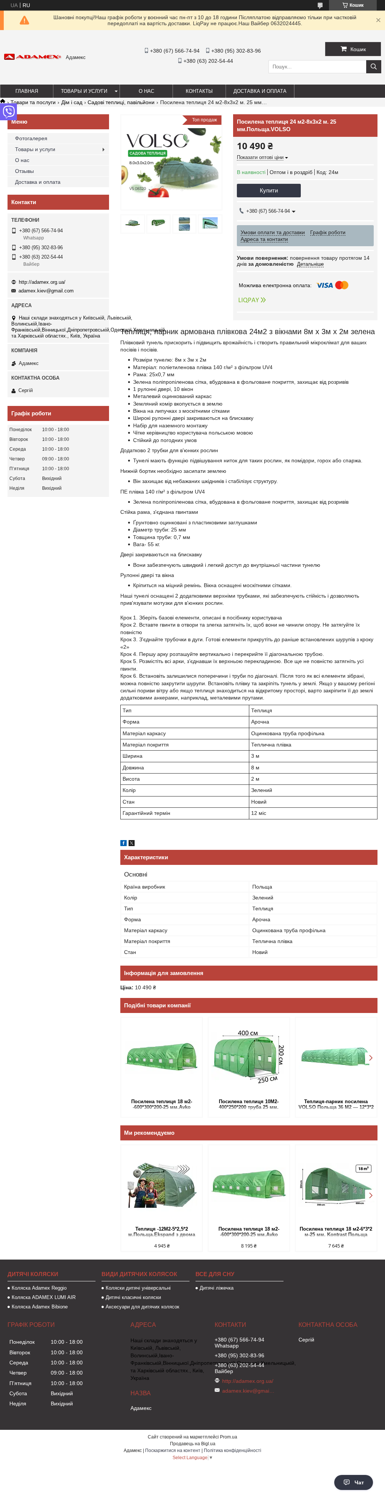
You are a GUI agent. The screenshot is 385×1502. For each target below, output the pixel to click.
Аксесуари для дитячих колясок (142, 1307)
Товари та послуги (33, 102)
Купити (269, 190)
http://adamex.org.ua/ (42, 282)
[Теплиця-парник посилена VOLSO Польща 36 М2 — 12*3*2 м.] (336, 1057)
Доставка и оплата (259, 91)
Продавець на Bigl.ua (192, 1443)
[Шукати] (373, 66)
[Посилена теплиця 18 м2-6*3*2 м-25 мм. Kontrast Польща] (336, 1184)
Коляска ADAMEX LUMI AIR (44, 1297)
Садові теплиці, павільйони (121, 102)
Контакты (199, 91)
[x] (132, 844)
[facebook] (123, 844)
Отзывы (24, 171)
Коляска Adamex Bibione (40, 1307)
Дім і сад (71, 102)
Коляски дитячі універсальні (138, 1288)
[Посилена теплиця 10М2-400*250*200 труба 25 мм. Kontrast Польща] (249, 1057)
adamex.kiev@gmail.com (46, 291)
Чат (359, 1482)
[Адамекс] (33, 58)
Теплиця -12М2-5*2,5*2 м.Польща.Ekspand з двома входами (161, 1232)
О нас (146, 91)
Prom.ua (228, 1437)
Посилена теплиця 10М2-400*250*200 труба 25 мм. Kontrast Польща (249, 1105)
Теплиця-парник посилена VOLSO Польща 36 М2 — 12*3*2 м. (336, 1105)
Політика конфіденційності (232, 1450)
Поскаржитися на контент (172, 1450)
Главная (26, 91)
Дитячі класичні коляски (133, 1297)
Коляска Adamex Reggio (39, 1288)
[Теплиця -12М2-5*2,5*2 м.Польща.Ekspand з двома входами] (161, 1184)
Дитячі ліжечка (216, 1288)
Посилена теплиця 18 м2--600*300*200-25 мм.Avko (161, 1104)
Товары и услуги (84, 91)
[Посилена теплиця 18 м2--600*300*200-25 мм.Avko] (161, 1057)
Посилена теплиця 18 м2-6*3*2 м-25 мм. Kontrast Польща (336, 1231)
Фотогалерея (31, 138)
